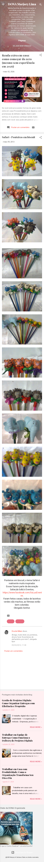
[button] (40, 55)
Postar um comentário (13, 651)
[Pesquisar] (40, 5)
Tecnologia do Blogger (23, 852)
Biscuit (10, 621)
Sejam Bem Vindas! (22, 46)
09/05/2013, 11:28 (19, 645)
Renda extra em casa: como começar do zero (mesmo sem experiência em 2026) (18, 61)
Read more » (36, 727)
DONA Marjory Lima (22, 4)
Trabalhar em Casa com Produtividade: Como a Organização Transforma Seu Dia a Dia (17, 773)
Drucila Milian (17, 631)
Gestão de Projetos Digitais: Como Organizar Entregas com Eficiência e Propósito (18, 703)
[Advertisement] (22, 670)
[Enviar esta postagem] (33, 128)
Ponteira (19, 621)
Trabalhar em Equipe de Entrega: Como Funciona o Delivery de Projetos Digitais (17, 737)
